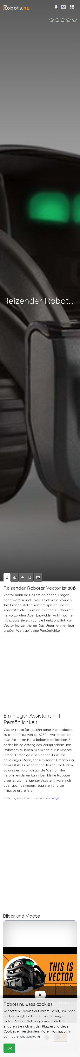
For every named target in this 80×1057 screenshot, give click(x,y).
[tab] (6, 577)
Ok (9, 1048)
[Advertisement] (40, 669)
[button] (72, 6)
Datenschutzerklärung (26, 1036)
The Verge (52, 798)
